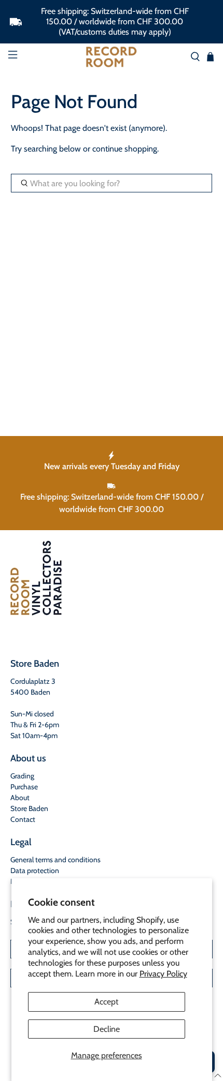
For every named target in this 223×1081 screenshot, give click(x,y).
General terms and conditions (55, 859)
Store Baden (29, 808)
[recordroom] (112, 57)
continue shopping (124, 149)
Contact (22, 819)
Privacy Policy (163, 974)
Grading (22, 775)
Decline (106, 1029)
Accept (106, 1002)
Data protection (34, 870)
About (20, 797)
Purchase (24, 786)
